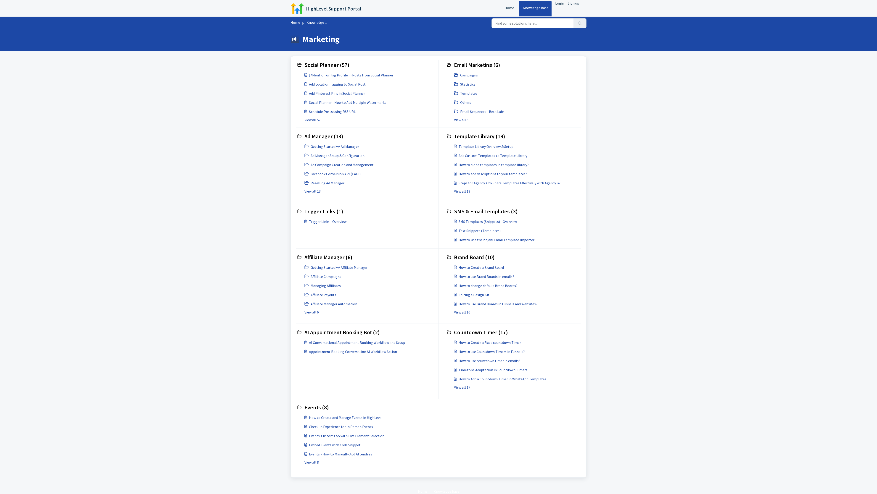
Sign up (573, 3)
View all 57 (312, 120)
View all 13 (312, 191)
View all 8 (311, 462)
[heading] (366, 64)
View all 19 (462, 191)
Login (559, 3)
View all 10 (462, 312)
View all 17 (462, 387)
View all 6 (461, 120)
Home (509, 7)
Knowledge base (535, 7)
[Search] (579, 23)
